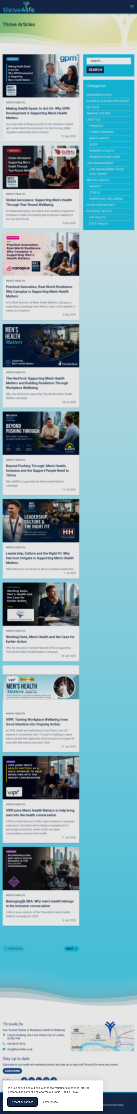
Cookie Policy (69, 1092)
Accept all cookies (22, 1102)
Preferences (50, 1102)
